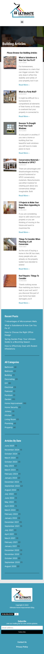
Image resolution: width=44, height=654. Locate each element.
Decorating (10, 379)
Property (9, 427)
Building (8, 375)
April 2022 (9, 506)
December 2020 (12, 550)
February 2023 (11, 474)
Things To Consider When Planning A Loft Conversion (29, 241)
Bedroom (9, 371)
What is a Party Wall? (27, 91)
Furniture (8, 395)
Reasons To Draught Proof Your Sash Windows (27, 126)
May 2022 (9, 502)
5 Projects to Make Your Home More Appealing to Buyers (29, 205)
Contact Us (22, 642)
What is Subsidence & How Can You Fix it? (28, 58)
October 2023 (11, 462)
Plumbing (9, 423)
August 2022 (10, 490)
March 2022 (10, 510)
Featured (8, 391)
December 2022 (12, 482)
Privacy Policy (22, 647)
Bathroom (9, 367)
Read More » (24, 85)
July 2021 (9, 530)
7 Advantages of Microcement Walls (21, 321)
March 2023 (10, 470)
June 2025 (9, 446)
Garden (8, 399)
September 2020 (12, 562)
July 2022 (9, 494)
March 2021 (10, 538)
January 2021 (11, 546)
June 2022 (9, 498)
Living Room (10, 419)
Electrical (9, 387)
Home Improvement (13, 403)
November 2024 (12, 450)
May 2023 (9, 466)
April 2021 (9, 534)
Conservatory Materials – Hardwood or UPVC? (29, 161)
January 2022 (11, 518)
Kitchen (8, 415)
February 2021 (11, 542)
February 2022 (11, 514)
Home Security (11, 407)
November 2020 (12, 554)
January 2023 (11, 478)
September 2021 (12, 526)
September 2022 (12, 486)
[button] (22, 22)
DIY (6, 383)
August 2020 (10, 566)
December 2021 (12, 522)
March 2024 (10, 458)
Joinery (8, 411)
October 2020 (11, 558)
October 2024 (11, 454)
